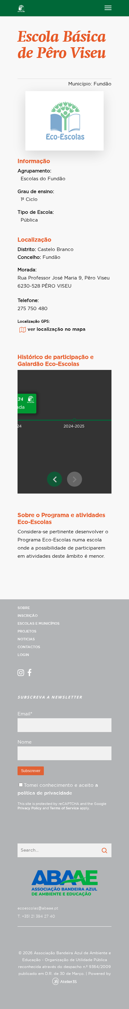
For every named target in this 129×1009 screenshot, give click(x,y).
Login (23, 655)
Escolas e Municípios (38, 623)
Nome (25, 742)
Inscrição (28, 615)
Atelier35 (68, 982)
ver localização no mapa (56, 329)
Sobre (24, 608)
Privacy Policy (30, 808)
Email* (25, 714)
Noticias (26, 639)
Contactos (29, 647)
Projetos (27, 631)
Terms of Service (64, 808)
